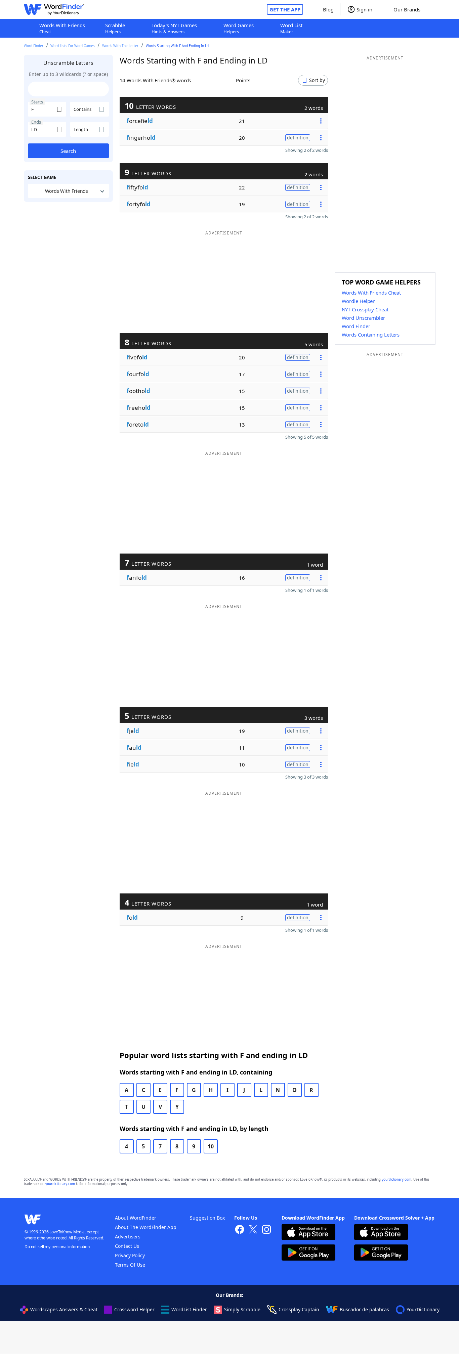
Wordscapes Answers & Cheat (63, 1309)
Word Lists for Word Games (72, 46)
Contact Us (127, 1246)
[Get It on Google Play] (308, 1253)
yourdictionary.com (396, 1179)
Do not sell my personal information (57, 1246)
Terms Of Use (130, 1265)
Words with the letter (120, 46)
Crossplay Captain (299, 1309)
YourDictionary (423, 1309)
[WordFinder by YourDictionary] (54, 9)
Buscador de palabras (364, 1309)
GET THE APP (284, 9)
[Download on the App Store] (308, 1233)
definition (297, 137)
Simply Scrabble (242, 1309)
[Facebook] (239, 1230)
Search (68, 150)
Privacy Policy (130, 1255)
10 (211, 1146)
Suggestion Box (207, 1218)
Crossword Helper (134, 1309)
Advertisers (127, 1236)
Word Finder (33, 46)
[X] (253, 1230)
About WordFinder (135, 1218)
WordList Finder (189, 1309)
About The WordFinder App (145, 1227)
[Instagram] (266, 1230)
